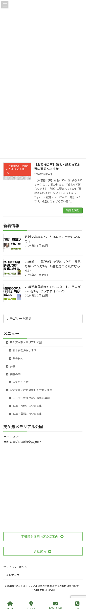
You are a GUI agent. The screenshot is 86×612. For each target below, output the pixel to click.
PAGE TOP (79, 591)
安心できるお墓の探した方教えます (30, 390)
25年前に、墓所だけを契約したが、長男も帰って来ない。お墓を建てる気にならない (53, 266)
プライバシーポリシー (16, 567)
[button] (43, 536)
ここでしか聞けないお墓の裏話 (31, 398)
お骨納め (17, 358)
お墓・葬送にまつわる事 (27, 413)
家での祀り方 (20, 382)
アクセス (31, 608)
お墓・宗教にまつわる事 (27, 406)
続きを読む (72, 210)
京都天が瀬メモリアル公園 (25, 342)
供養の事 (15, 374)
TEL (77, 608)
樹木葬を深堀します (24, 350)
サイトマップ (11, 575)
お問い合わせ (55, 608)
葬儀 (12, 366)
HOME (10, 608)
